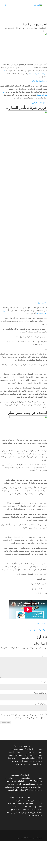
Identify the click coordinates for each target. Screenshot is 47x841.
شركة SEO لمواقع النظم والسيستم (20, 790)
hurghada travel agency (26, 809)
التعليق (43, 655)
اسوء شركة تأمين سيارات (37, 629)
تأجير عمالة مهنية (30, 761)
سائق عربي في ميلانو (29, 787)
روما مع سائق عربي (28, 758)
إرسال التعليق (5, 722)
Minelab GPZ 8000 (25, 803)
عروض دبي (30, 752)
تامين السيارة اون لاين (39, 81)
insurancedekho (40, 623)
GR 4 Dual (34, 781)
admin (38, 28)
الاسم (44, 682)
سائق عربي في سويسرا (20, 812)
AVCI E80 (28, 806)
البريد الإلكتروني (40, 693)
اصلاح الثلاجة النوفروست (38, 102)
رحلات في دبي (24, 778)
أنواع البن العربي (18, 781)
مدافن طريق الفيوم (40, 302)
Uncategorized (11, 28)
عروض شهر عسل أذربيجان (26, 764)
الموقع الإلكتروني (40, 703)
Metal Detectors (15, 755)
